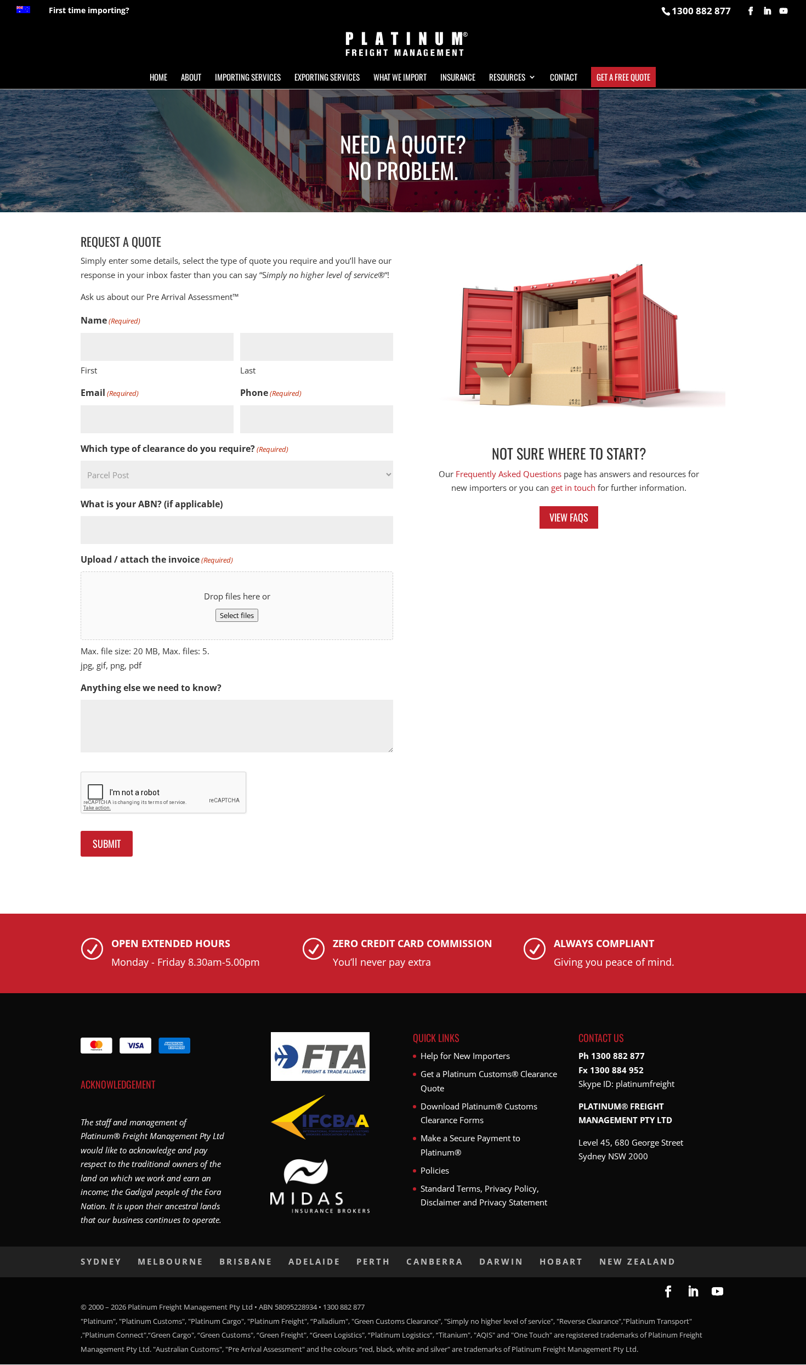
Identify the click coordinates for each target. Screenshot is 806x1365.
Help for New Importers (465, 1055)
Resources (507, 78)
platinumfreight (645, 1083)
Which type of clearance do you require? (184, 449)
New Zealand (637, 1261)
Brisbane (246, 1261)
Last (248, 370)
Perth (373, 1261)
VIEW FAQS (568, 517)
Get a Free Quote (623, 77)
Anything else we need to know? (151, 688)
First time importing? (89, 11)
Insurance (457, 78)
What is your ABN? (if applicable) (152, 504)
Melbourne (170, 1261)
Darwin (501, 1261)
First (89, 370)
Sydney (101, 1261)
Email (110, 393)
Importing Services (248, 78)
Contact (563, 78)
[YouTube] (783, 11)
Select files (237, 615)
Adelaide (314, 1261)
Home (158, 78)
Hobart (561, 1261)
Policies (435, 1170)
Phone (271, 393)
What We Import (400, 78)
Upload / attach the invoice (157, 559)
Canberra (434, 1261)
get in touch (573, 487)
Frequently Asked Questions (508, 473)
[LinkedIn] (767, 11)
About (191, 78)
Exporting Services (327, 78)
